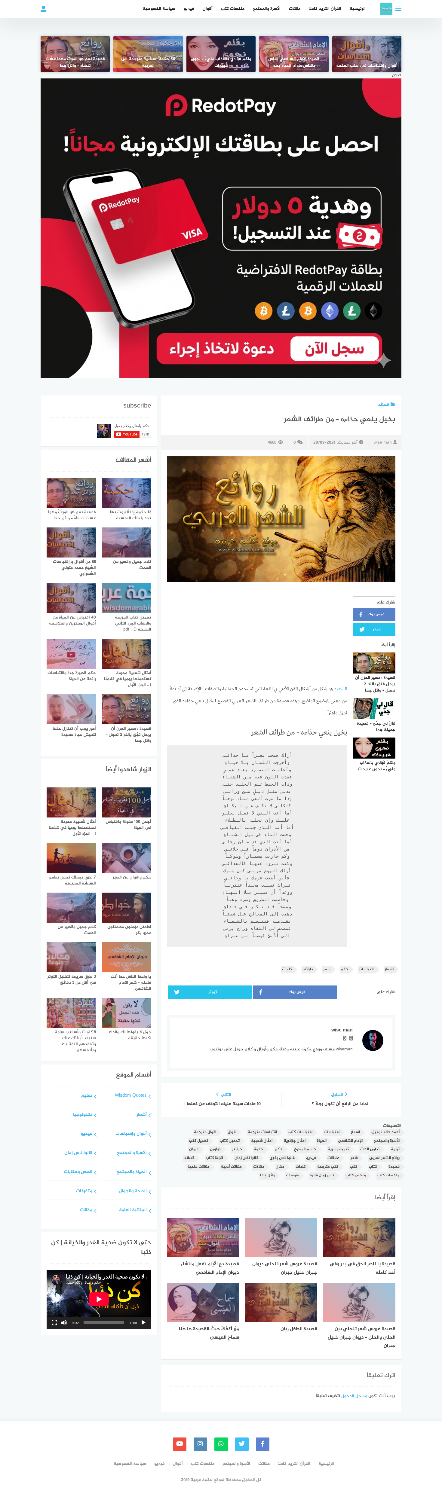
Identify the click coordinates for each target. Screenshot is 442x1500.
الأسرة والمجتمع (267, 8)
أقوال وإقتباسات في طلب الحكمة (366, 66)
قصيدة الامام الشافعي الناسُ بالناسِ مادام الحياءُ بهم (293, 62)
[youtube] (179, 1444)
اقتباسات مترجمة (262, 1132)
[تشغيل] (143, 1323)
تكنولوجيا (82, 1115)
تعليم (86, 1095)
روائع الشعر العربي (384, 1158)
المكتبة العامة (133, 1210)
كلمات (287, 969)
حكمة (258, 1149)
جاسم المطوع (305, 1149)
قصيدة (394, 1167)
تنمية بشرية (338, 1149)
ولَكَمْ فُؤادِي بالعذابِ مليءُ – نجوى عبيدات (221, 62)
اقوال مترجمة (205, 1132)
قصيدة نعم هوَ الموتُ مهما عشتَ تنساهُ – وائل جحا (75, 62)
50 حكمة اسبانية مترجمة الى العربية (148, 62)
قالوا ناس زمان (246, 1158)
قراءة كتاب (214, 1158)
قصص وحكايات (78, 1172)
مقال (280, 1167)
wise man (383, 442)
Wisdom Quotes (131, 1095)
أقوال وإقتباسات (131, 1134)
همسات (292, 1175)
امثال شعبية (261, 1141)
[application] (99, 1299)
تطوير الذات (369, 1149)
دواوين (215, 1149)
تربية (395, 1149)
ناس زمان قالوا (322, 1175)
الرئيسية (358, 8)
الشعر (341, 689)
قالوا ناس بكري (282, 1158)
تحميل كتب (198, 1141)
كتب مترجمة (327, 1167)
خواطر (237, 1149)
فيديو (189, 8)
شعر (326, 969)
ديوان (193, 1149)
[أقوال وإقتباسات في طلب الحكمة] (366, 54)
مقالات (294, 8)
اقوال (232, 1132)
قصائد (383, 404)
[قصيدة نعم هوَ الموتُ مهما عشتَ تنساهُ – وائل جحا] (75, 54)
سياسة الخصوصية (159, 8)
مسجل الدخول (354, 1396)
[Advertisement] (257, 636)
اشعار (389, 969)
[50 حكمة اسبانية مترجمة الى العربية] (148, 54)
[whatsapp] (221, 1444)
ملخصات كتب (232, 8)
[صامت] (64, 1323)
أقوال (208, 8)
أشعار (142, 1115)
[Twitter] (242, 1444)
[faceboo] (262, 1444)
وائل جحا (267, 1175)
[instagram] (200, 1444)
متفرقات (84, 1191)
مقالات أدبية (231, 1167)
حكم (344, 969)
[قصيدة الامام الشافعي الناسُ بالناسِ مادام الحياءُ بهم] (293, 54)
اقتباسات (366, 969)
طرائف (307, 969)
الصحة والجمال (133, 1191)
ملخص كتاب (355, 1175)
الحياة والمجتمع (132, 1172)
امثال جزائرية (294, 1141)
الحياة (322, 1141)
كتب (353, 1167)
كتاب (373, 1167)
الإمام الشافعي (350, 1141)
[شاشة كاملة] (54, 1323)
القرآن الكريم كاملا (325, 8)
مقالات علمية (198, 1167)
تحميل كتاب (229, 1141)
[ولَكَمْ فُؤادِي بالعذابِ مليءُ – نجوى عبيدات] (221, 54)
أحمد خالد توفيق (385, 1132)
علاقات (333, 1158)
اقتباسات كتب (300, 1132)
